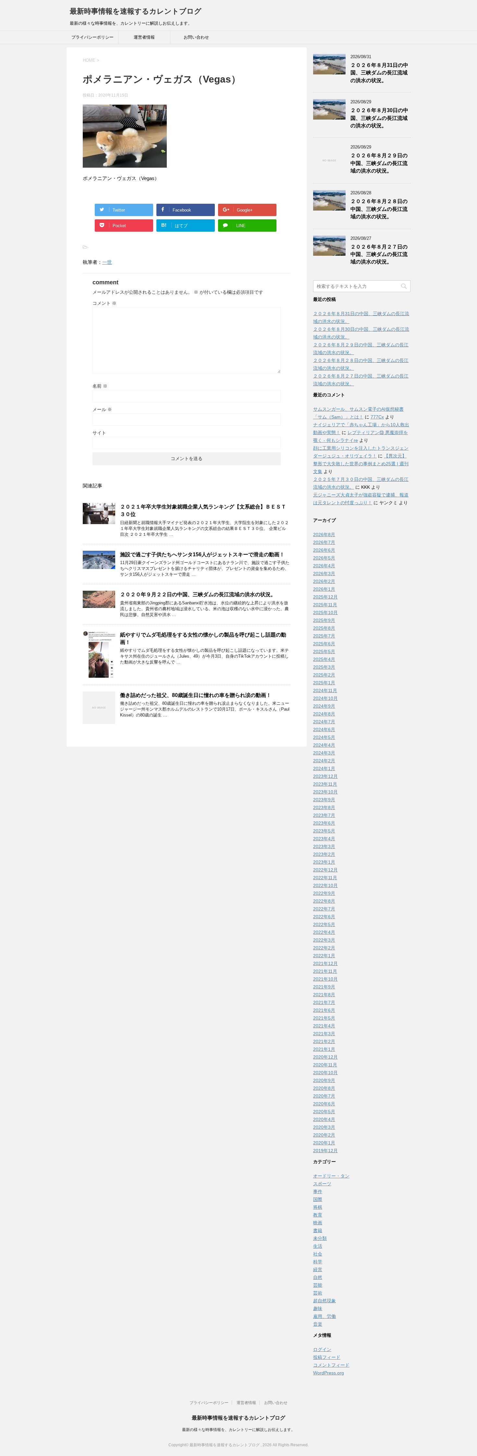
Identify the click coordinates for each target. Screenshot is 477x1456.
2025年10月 (325, 612)
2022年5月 (324, 924)
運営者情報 (144, 37)
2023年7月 (324, 815)
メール (102, 409)
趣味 (317, 1308)
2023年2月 (324, 854)
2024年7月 (324, 721)
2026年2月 (324, 581)
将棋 (317, 1207)
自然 (317, 1277)
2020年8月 (324, 1088)
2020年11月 (325, 1064)
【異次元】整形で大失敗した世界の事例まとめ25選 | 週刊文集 (361, 463)
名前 (99, 386)
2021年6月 (324, 1010)
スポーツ (322, 1183)
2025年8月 (324, 628)
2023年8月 (324, 807)
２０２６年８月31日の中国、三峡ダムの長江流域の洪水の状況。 (379, 72)
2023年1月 (324, 862)
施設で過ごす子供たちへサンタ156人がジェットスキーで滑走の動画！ (202, 554)
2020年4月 (324, 1119)
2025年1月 (324, 682)
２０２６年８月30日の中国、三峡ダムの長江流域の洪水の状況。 (379, 118)
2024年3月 (324, 752)
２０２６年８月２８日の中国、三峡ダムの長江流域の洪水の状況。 (379, 209)
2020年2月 (324, 1135)
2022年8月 (324, 901)
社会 (317, 1253)
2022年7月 (324, 908)
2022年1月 (324, 955)
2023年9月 (324, 799)
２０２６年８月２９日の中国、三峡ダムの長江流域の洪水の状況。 (379, 163)
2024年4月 (324, 745)
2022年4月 (324, 932)
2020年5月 (324, 1111)
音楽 (317, 1324)
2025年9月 (324, 620)
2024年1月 (324, 768)
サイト (99, 432)
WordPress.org (328, 1372)
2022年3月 (324, 940)
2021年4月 (324, 1025)
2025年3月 (324, 667)
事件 (317, 1191)
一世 (107, 262)
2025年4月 (324, 659)
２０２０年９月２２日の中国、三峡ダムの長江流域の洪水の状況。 (198, 594)
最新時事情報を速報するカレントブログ (136, 11)
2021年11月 (325, 971)
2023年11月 (325, 784)
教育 (317, 1215)
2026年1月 (324, 589)
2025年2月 (324, 674)
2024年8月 (324, 713)
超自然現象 (324, 1300)
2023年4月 (324, 838)
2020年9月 (324, 1080)
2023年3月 (324, 846)
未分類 (320, 1238)
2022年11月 (325, 877)
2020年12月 (325, 1057)
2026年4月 (324, 565)
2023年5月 (324, 830)
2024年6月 (324, 729)
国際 (317, 1199)
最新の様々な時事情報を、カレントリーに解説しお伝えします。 (238, 1429)
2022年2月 (324, 947)
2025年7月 (324, 635)
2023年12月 (325, 776)
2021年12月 (325, 963)
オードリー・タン (331, 1176)
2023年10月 (325, 791)
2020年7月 (324, 1096)
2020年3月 (324, 1127)
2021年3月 (324, 1033)
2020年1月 (324, 1142)
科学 (317, 1261)
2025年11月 (325, 604)
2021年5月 (324, 1018)
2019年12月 (325, 1150)
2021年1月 (324, 1049)
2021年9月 (324, 986)
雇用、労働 (324, 1316)
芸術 (317, 1292)
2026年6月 (324, 550)
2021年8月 (324, 994)
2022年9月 (324, 893)
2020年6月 (324, 1103)
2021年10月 (325, 979)
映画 (317, 1222)
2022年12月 (325, 869)
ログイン (322, 1349)
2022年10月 (325, 885)
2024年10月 (325, 698)
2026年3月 (324, 573)
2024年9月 (324, 706)
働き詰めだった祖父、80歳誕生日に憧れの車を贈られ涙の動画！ (195, 695)
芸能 (317, 1285)
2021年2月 (324, 1041)
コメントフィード (331, 1365)
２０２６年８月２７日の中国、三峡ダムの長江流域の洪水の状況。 (379, 254)
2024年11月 (325, 690)
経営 (317, 1269)
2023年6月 (324, 823)
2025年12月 (325, 596)
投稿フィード (326, 1357)
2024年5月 (324, 737)
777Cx (377, 416)
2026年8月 (324, 534)
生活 (317, 1246)
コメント (104, 303)
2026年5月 (324, 557)
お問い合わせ (196, 37)
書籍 (317, 1230)
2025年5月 (324, 651)
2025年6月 (324, 643)
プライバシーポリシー (92, 37)
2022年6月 (324, 916)
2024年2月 (324, 760)
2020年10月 (325, 1072)
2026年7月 (324, 542)
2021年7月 (324, 1002)
